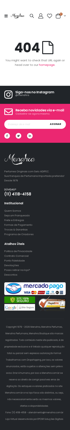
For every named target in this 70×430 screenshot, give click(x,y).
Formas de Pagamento (18, 225)
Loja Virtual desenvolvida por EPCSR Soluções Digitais (34, 419)
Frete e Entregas (14, 220)
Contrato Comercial (16, 256)
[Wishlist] (50, 15)
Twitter (18, 136)
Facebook (7, 136)
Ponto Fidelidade (14, 260)
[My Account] (40, 15)
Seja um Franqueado (17, 215)
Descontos (10, 275)
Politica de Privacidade (18, 251)
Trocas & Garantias (16, 229)
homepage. (47, 65)
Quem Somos (12, 211)
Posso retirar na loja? (17, 270)
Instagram (30, 136)
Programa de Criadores (19, 234)
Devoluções (11, 265)
